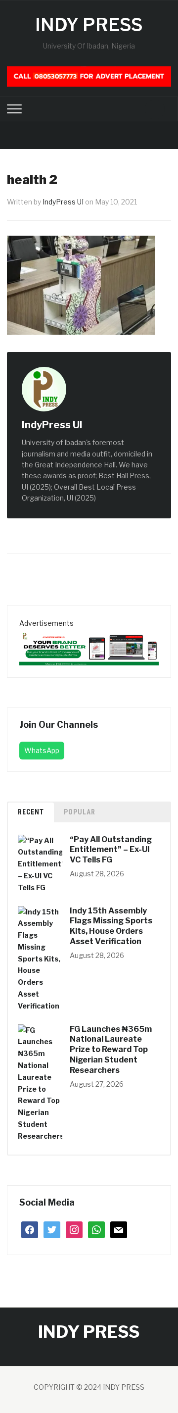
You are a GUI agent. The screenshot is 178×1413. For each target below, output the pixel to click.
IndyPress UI (63, 202)
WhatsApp (41, 750)
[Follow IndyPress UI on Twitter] (104, 425)
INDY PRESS (89, 25)
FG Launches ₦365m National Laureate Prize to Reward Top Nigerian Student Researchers (111, 1049)
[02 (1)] (88, 646)
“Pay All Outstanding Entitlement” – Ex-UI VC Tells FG (111, 850)
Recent (31, 812)
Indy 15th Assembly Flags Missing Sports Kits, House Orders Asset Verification (111, 926)
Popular (79, 812)
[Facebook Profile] (93, 425)
